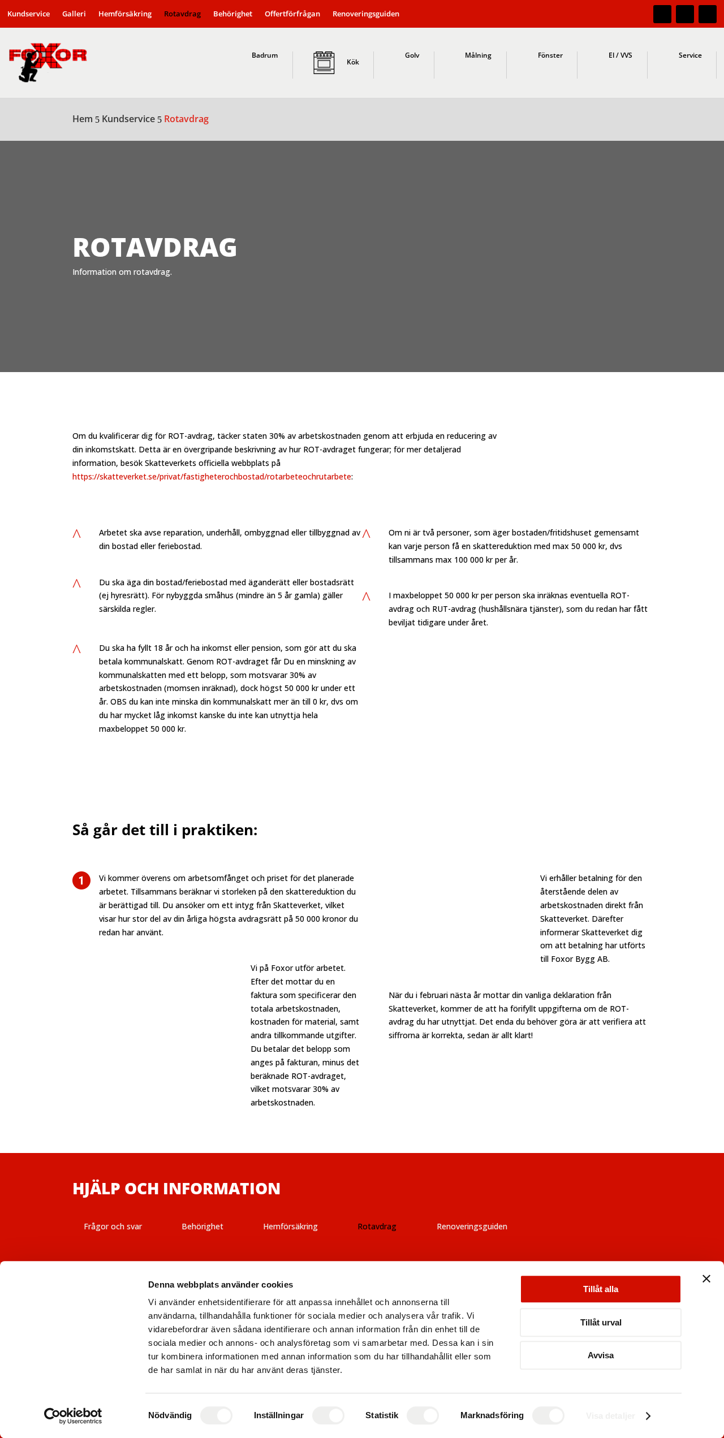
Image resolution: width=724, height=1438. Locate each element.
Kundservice (28, 14)
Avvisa (601, 1355)
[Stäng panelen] (706, 1278)
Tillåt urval (601, 1322)
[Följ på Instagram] (685, 14)
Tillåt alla (600, 1289)
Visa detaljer (610, 1415)
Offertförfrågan (292, 14)
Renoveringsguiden (366, 14)
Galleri (74, 14)
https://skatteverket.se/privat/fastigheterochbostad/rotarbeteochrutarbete (211, 476)
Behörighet (232, 14)
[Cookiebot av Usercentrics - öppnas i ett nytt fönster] (73, 1415)
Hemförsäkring (125, 14)
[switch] (328, 1415)
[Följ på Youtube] (708, 14)
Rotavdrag (182, 14)
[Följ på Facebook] (662, 14)
